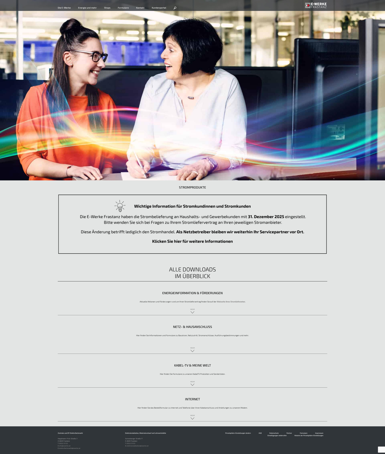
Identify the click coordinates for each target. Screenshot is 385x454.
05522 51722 (63, 443)
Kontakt (140, 7)
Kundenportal (159, 7)
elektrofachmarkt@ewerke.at (69, 448)
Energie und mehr (87, 7)
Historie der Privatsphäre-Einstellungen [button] (308, 435)
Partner (289, 433)
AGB (260, 433)
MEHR (192, 309)
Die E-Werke (64, 7)
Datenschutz (274, 433)
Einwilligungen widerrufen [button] (277, 435)
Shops (107, 7)
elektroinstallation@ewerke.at (137, 446)
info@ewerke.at (64, 446)
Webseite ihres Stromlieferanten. (231, 301)
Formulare (123, 7)
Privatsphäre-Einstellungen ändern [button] (238, 433)
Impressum (319, 433)
